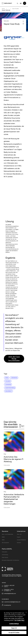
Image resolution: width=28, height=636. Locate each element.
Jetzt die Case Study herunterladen (14, 359)
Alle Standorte (5, 542)
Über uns (19, 534)
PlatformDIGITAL (7, 549)
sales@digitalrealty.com (10, 593)
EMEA (3, 537)
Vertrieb (4, 582)
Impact (18, 537)
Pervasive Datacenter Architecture (10, 560)
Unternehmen (21, 531)
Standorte (5, 531)
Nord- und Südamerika (7, 534)
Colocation (4, 551)
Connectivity (5, 554)
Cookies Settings (14, 623)
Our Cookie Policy (19, 620)
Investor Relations (21, 539)
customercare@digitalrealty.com (12, 601)
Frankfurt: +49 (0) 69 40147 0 (9, 586)
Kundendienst (5, 599)
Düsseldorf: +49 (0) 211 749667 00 (9, 590)
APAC (3, 539)
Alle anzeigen (21, 425)
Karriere (19, 542)
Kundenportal (7, 605)
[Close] (26, 612)
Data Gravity (5, 557)
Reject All (14, 628)
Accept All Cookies (14, 632)
